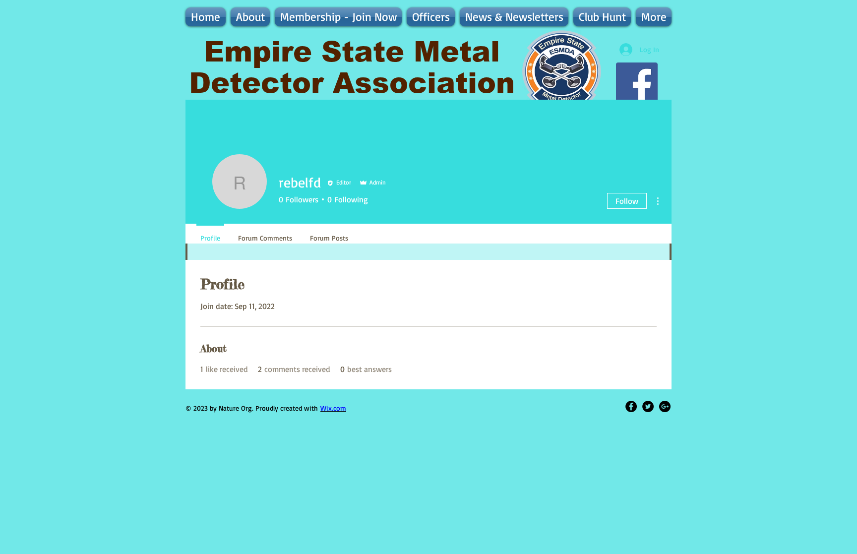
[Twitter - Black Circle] (648, 406)
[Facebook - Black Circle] (631, 406)
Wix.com (333, 408)
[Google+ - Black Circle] (665, 406)
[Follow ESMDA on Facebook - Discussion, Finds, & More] (637, 83)
